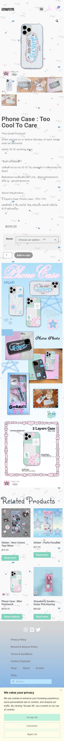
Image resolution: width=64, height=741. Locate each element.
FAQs (14, 675)
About (26, 668)
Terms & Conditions (21, 654)
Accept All (32, 717)
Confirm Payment (20, 661)
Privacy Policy (18, 639)
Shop (14, 668)
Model (9, 239)
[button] (41, 9)
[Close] (61, 690)
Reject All (32, 734)
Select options (12, 616)
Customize (32, 725)
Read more (10, 557)
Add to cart (23, 255)
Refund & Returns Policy (24, 646)
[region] (32, 714)
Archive (40, 668)
